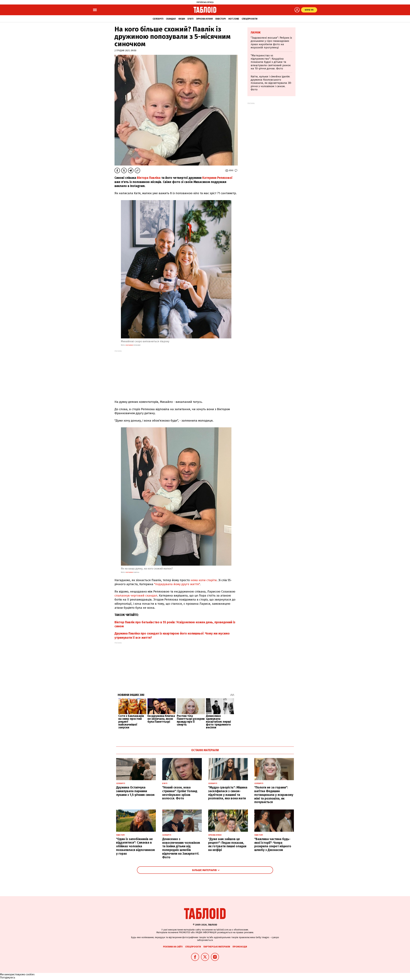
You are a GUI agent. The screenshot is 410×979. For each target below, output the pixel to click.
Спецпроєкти (249, 18)
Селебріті (158, 18)
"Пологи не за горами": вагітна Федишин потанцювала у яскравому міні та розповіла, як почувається (273, 795)
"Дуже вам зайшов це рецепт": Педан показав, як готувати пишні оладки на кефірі (227, 844)
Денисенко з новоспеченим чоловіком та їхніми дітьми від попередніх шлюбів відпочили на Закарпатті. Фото (181, 848)
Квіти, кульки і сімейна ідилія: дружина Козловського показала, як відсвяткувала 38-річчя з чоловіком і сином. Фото (271, 83)
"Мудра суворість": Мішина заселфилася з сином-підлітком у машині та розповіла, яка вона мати (227, 793)
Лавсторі (220, 18)
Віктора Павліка (148, 178)
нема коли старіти (204, 580)
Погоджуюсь (7, 977)
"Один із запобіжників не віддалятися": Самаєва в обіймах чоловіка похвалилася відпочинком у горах (135, 846)
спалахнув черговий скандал (136, 595)
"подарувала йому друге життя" (177, 584)
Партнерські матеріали (216, 946)
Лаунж (256, 32)
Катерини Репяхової (217, 178)
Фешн (181, 18)
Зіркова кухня (204, 18)
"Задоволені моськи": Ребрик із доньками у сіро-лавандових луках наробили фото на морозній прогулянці (271, 42)
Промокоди (240, 946)
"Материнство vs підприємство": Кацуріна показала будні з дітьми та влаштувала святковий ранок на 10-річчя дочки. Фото (271, 62)
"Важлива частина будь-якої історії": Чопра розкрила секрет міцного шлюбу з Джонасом (272, 844)
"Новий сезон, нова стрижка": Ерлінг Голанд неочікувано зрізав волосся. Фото (179, 793)
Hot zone (233, 18)
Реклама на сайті (173, 946)
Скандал (171, 18)
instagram (129, 345)
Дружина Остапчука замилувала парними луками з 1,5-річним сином (135, 791)
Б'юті (190, 18)
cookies (30, 974)
